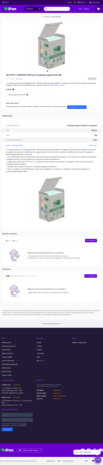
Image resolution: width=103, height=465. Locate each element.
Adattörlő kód (6, 368)
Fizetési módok (7, 375)
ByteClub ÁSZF (68, 461)
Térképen (16, 385)
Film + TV (40, 361)
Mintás (94, 130)
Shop (80, 9)
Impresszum (50, 461)
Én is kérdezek (91, 240)
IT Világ (39, 346)
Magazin (86, 9)
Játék (38, 357)
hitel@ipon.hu (57, 390)
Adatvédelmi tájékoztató (10, 364)
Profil (74, 338)
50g (95, 135)
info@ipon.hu (57, 399)
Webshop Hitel (6, 342)
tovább (61, 85)
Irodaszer (47, 17)
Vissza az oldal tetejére (50, 324)
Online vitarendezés (8, 361)
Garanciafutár (6, 350)
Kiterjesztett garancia (8, 346)
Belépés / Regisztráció (79, 342)
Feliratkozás (7, 429)
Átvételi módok (6, 371)
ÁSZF (59, 461)
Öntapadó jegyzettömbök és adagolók (82, 125)
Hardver (39, 350)
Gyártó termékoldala (12, 145)
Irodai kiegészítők (55, 17)
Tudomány (40, 353)
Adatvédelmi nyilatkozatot (18, 425)
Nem (95, 140)
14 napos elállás (7, 357)
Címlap (39, 342)
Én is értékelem (91, 276)
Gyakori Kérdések (7, 353)
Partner (69, 2)
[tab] (47, 71)
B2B (75, 2)
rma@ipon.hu (57, 393)
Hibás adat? (93, 145)
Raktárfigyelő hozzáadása (76, 107)
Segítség (40, 380)
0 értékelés (19, 79)
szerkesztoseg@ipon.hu (59, 396)
